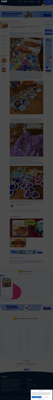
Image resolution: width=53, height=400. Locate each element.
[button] (51, 390)
